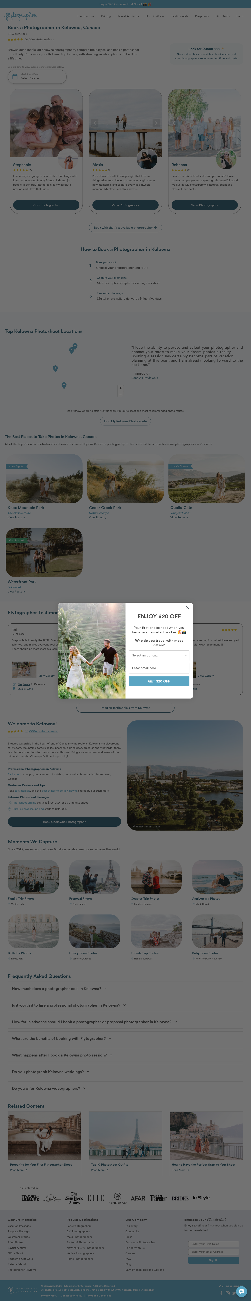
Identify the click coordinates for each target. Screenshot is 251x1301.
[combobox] (158, 656)
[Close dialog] (187, 607)
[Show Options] (186, 656)
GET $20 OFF (159, 681)
